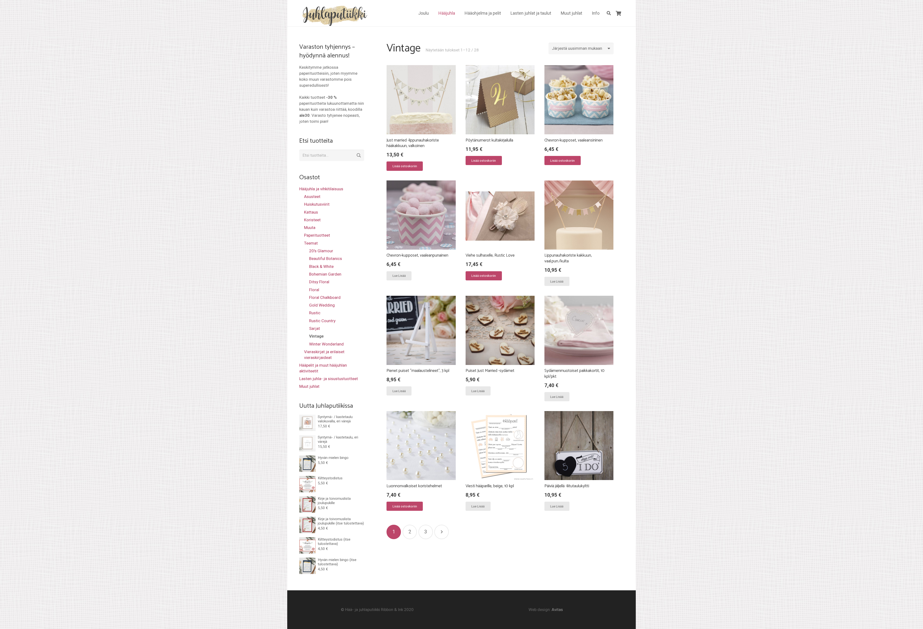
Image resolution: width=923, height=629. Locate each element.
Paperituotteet (317, 235)
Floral (314, 289)
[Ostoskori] (618, 13)
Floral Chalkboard (325, 297)
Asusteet (312, 196)
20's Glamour (321, 250)
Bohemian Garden (325, 274)
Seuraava (441, 532)
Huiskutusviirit (317, 204)
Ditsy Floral (319, 281)
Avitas (557, 609)
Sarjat (314, 328)
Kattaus (311, 212)
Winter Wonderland (326, 344)
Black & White (321, 266)
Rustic (314, 312)
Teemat (311, 243)
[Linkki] (333, 15)
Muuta (309, 227)
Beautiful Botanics (325, 258)
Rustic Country (322, 320)
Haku (358, 155)
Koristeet (312, 219)
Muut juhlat (309, 386)
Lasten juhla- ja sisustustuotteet (328, 378)
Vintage (316, 336)
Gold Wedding (322, 305)
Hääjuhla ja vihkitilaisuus (321, 188)
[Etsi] (608, 13)
